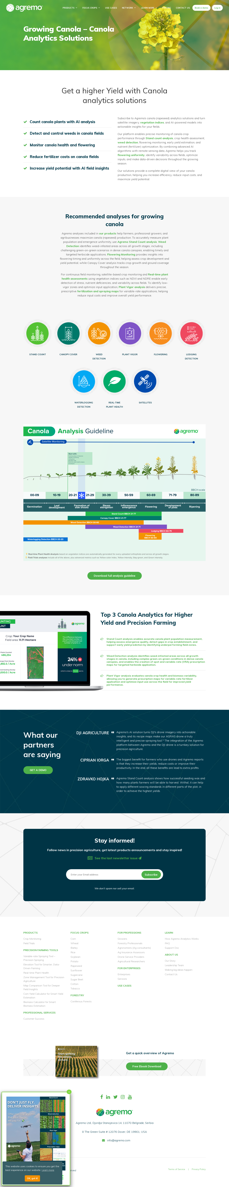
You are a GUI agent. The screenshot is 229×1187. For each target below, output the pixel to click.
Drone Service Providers (131, 956)
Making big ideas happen (178, 969)
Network (127, 8)
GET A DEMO (38, 770)
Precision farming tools (40, 950)
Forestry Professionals (130, 943)
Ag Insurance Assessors (131, 952)
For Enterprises (129, 968)
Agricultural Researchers (131, 961)
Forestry (77, 995)
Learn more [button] (48, 1170)
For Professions (129, 932)
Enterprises (124, 974)
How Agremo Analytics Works (182, 938)
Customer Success (33, 1018)
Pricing (166, 8)
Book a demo (201, 8)
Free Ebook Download (146, 1066)
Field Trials (29, 943)
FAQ (167, 943)
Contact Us (183, 8)
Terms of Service (176, 1169)
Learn (169, 932)
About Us (171, 954)
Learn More (147, 8)
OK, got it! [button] (32, 1178)
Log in (217, 8)
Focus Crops (89, 8)
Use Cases (111, 8)
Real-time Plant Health (36, 972)
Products (68, 8)
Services (122, 978)
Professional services (39, 1012)
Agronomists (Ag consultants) (134, 947)
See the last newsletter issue (116, 858)
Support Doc (172, 947)
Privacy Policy (199, 1169)
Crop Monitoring (32, 938)
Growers (122, 938)
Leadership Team (174, 965)
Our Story (170, 960)
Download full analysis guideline (114, 575)
